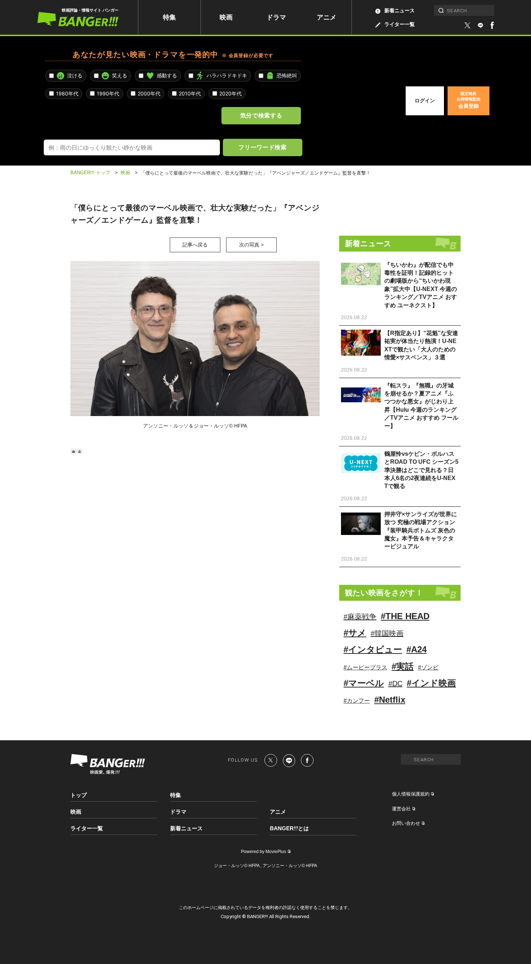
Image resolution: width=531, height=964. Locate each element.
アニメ (326, 17)
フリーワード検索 (262, 147)
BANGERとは (289, 828)
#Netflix (389, 699)
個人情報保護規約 (410, 794)
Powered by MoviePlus (263, 851)
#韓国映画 (387, 633)
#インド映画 (431, 683)
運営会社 (401, 808)
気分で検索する (261, 115)
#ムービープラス (365, 667)
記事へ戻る (195, 245)
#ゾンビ (428, 667)
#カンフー (357, 701)
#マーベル (364, 683)
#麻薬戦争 (360, 617)
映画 (226, 17)
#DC (395, 683)
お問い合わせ (406, 823)
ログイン (425, 100)
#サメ (355, 633)
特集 (169, 17)
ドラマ (276, 17)
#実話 (403, 666)
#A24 (416, 649)
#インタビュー (373, 649)
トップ (78, 795)
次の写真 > (251, 245)
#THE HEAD (405, 616)
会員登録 (468, 100)
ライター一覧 (399, 24)
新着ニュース (399, 10)
